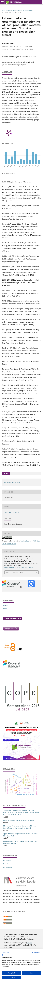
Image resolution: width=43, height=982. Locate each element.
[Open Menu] (2, 2)
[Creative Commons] (19, 651)
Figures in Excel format (14, 482)
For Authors (7, 864)
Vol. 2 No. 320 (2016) (24, 10)
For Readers (7, 860)
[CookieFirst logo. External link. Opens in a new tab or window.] (2, 955)
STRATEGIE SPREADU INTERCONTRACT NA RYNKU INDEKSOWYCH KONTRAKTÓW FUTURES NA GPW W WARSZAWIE (21, 813)
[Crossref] (11, 668)
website (29, 943)
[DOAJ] (10, 651)
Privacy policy (36, 952)
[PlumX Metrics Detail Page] (8, 133)
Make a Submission (13, 619)
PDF (7, 474)
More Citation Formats (15, 572)
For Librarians (7, 867)
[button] (5, 952)
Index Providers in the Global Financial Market (19, 820)
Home (4, 10)
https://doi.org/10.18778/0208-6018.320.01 (21, 57)
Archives (12, 10)
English (5, 605)
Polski (5, 609)
